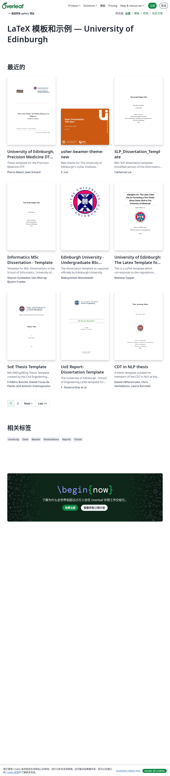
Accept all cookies (154, 770)
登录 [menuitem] (163, 5)
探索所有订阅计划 (94, 508)
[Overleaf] (13, 5)
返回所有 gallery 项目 (21, 13)
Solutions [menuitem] (89, 5)
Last (42, 403)
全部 (127, 13)
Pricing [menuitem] (112, 5)
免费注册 (70, 508)
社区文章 (157, 13)
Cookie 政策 (12, 772)
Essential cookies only (128, 770)
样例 (145, 13)
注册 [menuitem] (152, 5)
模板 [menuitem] (102, 5)
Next (28, 403)
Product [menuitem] (73, 5)
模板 (136, 13)
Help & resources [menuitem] (131, 5)
